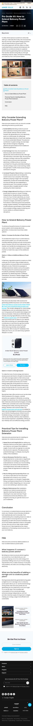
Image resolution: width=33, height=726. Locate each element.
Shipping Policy (10, 718)
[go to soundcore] (16, 707)
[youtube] (8, 694)
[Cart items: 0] (27, 7)
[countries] (20, 7)
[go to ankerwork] (16, 711)
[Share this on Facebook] (20, 26)
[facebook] (3, 694)
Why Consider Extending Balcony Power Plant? (16, 89)
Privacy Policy (25, 686)
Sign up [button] (16, 648)
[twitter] (6, 694)
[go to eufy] (26, 707)
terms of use (14, 652)
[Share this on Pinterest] (22, 26)
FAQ (6, 106)
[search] (23, 7)
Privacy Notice (24, 718)
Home (3, 13)
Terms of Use (16, 686)
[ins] (11, 694)
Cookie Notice (19, 720)
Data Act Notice (26, 720)
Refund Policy (17, 718)
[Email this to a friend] (25, 26)
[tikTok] (14, 694)
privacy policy (24, 652)
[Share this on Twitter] (17, 26)
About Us (4, 718)
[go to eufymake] (26, 711)
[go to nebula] (7, 711)
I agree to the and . (16, 652)
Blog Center (9, 13)
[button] (20, 7)
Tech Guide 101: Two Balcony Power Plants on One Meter (22, 624)
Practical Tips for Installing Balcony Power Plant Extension (15, 98)
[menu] (30, 7)
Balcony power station (20, 13)
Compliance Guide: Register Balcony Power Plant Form (22, 613)
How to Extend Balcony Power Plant (15, 93)
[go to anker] (6, 707)
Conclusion (8, 102)
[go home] (7, 7)
